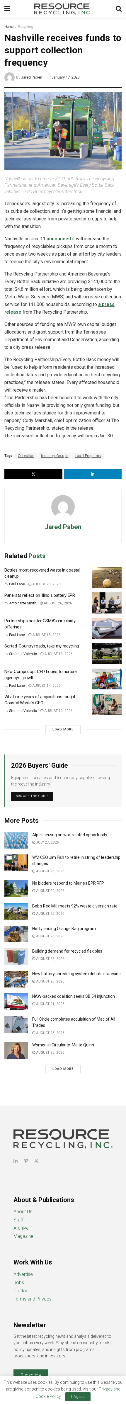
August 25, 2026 (49, 936)
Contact (21, 1290)
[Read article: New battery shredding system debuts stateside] (16, 979)
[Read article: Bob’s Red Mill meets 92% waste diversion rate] (16, 911)
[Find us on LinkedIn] (15, 1160)
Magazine (23, 1236)
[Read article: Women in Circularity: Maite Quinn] (16, 1050)
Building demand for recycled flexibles (67, 951)
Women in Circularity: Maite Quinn (63, 1045)
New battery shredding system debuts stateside (76, 973)
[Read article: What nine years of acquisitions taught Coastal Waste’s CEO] (107, 704)
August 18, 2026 (46, 635)
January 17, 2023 (66, 77)
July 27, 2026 (47, 842)
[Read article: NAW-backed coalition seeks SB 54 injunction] (16, 1001)
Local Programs (88, 456)
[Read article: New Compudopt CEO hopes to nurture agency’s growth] (107, 679)
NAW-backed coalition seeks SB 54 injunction (73, 996)
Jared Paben (31, 77)
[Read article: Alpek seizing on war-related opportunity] (16, 840)
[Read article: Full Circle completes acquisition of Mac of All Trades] (16, 1024)
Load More (63, 729)
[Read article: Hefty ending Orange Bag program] (16, 934)
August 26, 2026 (46, 584)
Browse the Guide (32, 796)
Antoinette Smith (22, 603)
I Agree (78, 1396)
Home (8, 27)
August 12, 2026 (58, 711)
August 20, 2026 (49, 891)
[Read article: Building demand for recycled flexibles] (16, 956)
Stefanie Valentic (23, 654)
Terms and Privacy (32, 1299)
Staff (18, 1220)
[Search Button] (119, 9)
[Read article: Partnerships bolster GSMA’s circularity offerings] (107, 628)
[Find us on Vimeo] (25, 1160)
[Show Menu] (7, 9)
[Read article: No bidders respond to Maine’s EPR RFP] (16, 888)
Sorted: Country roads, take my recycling (41, 646)
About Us (22, 1211)
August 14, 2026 (46, 686)
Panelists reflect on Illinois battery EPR (39, 595)
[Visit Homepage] (63, 9)
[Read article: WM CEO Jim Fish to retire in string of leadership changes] (16, 862)
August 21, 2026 (49, 1004)
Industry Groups (55, 456)
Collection (26, 456)
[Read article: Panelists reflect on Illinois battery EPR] (107, 602)
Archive (21, 1228)
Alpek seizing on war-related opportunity (70, 834)
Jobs (18, 1282)
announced (59, 239)
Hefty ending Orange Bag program (64, 928)
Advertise (23, 1274)
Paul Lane (17, 584)
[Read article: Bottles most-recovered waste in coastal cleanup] (107, 577)
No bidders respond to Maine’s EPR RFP (68, 883)
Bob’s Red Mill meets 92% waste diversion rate (75, 906)
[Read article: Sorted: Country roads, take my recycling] (107, 653)
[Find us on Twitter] (36, 1160)
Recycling (25, 27)
